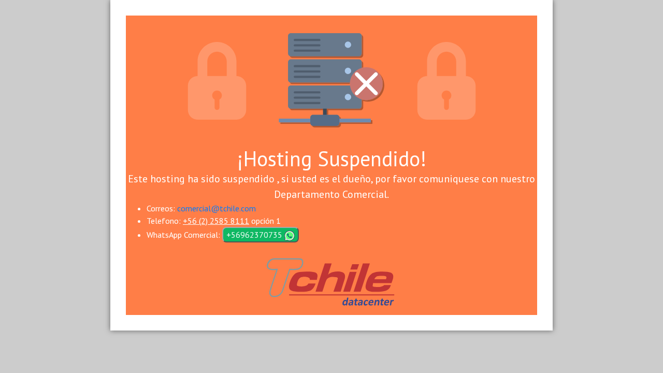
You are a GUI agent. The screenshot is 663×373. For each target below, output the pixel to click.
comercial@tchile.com (216, 208)
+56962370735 (255, 234)
